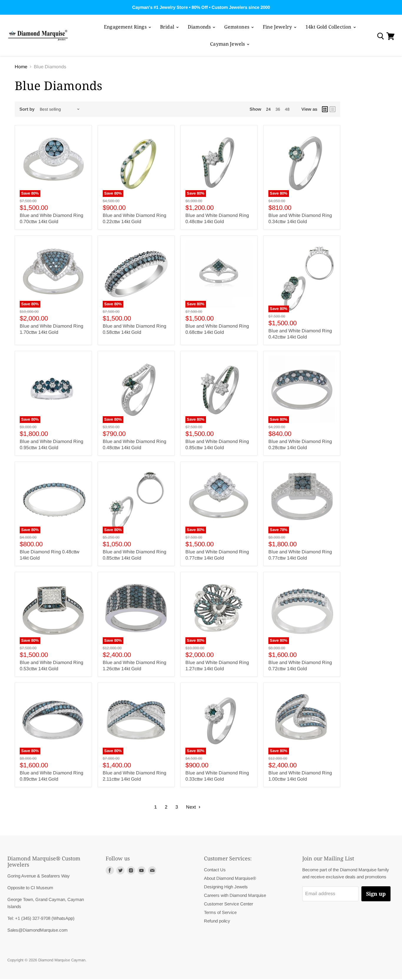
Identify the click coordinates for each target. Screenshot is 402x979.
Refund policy (217, 920)
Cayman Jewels (228, 44)
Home (21, 66)
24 (268, 109)
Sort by (26, 109)
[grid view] (325, 109)
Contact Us (215, 869)
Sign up (376, 893)
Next (191, 806)
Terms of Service (220, 912)
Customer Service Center (228, 903)
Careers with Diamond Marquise (235, 895)
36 (277, 109)
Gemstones (237, 27)
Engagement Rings (126, 27)
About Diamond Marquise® (230, 878)
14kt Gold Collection (328, 27)
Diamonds (200, 27)
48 (287, 109)
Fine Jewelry (278, 27)
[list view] (332, 109)
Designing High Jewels (226, 886)
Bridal (167, 27)
